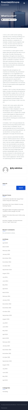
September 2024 (7, 269)
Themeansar (4, 408)
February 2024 (6, 296)
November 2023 (7, 307)
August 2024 (6, 273)
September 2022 (7, 361)
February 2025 (6, 250)
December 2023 (7, 304)
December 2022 (7, 349)
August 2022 (6, 365)
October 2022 (6, 357)
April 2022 (5, 380)
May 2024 (5, 285)
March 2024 (6, 292)
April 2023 (5, 334)
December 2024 (7, 258)
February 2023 (6, 342)
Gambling (5, 19)
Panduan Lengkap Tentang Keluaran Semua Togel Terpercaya (12, 221)
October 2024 (6, 266)
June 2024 (5, 281)
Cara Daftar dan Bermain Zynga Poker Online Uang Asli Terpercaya (13, 199)
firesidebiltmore (10, 2)
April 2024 (5, 288)
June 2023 (5, 327)
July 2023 (5, 323)
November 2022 (7, 353)
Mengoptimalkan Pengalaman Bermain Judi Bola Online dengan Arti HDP (13, 210)
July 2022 (5, 368)
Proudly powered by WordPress (8, 404)
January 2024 (6, 300)
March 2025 (6, 246)
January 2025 (6, 254)
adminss (18, 168)
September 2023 (7, 315)
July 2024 (5, 277)
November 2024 (7, 262)
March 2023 (6, 338)
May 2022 (5, 376)
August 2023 (6, 319)
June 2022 (5, 372)
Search (5, 183)
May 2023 (5, 330)
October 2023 (6, 311)
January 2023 (6, 346)
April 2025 (5, 243)
